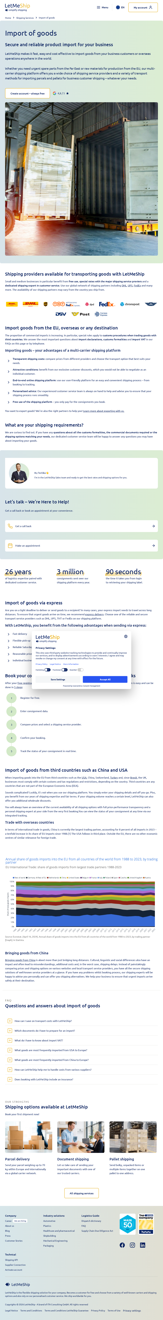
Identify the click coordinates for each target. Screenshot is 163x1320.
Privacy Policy (98, 1310)
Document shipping (73, 1159)
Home (8, 17)
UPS (130, 285)
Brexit (133, 777)
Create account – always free (28, 93)
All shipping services (81, 1193)
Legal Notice (11, 1310)
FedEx (137, 285)
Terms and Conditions (31, 1310)
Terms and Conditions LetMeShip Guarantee (67, 1310)
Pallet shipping (122, 1159)
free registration (27, 682)
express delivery (94, 614)
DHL (124, 285)
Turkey (114, 777)
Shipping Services (25, 17)
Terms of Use (114, 1310)
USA (84, 777)
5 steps (18, 687)
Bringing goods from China (20, 959)
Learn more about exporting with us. (103, 410)
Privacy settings (132, 1310)
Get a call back (23, 526)
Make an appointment (27, 545)
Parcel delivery (17, 1159)
